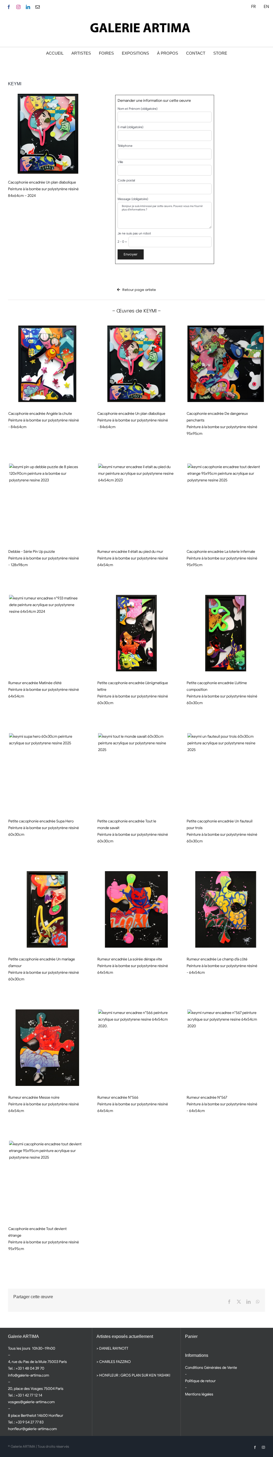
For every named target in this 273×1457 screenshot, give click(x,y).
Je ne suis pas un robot (134, 233)
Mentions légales (199, 1394)
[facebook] (9, 7)
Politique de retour (200, 1380)
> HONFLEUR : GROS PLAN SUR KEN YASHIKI (133, 1375)
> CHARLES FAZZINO (114, 1361)
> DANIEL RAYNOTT (112, 1348)
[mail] (37, 7)
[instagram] (18, 7)
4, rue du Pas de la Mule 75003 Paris (37, 1361)
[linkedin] (28, 7)
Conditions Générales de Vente (211, 1367)
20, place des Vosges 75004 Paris (35, 1388)
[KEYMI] (47, 364)
